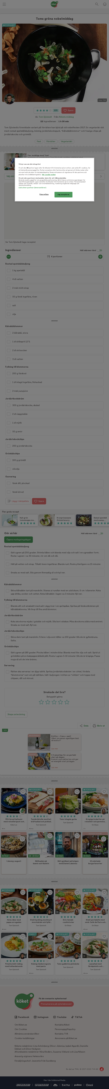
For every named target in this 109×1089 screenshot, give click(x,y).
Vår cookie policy (49, 175)
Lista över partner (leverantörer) (32, 188)
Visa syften (44, 194)
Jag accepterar (63, 194)
